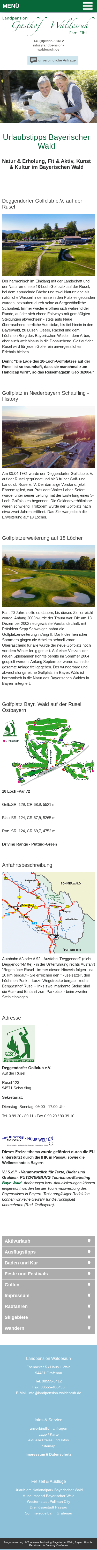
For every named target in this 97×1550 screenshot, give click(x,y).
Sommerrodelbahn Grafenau (48, 1513)
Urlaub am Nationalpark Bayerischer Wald (48, 1490)
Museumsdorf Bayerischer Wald (48, 1496)
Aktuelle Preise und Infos (48, 1440)
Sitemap (48, 1446)
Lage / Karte (49, 1434)
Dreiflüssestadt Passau (48, 1507)
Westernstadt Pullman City (48, 1501)
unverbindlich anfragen (48, 1428)
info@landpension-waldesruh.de (48, 47)
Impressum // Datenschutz (48, 1454)
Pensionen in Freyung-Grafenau (48, 1545)
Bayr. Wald (11, 1183)
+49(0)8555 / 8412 (48, 41)
